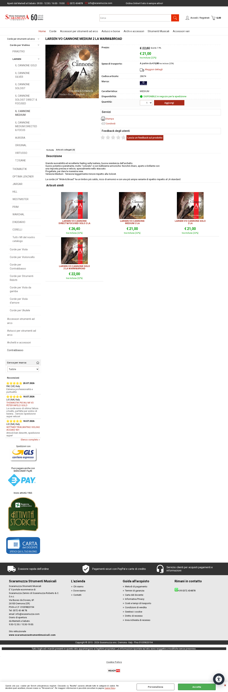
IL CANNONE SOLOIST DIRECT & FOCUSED (26, 99)
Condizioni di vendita (136, 607)
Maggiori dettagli (154, 69)
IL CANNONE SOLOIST (22, 86)
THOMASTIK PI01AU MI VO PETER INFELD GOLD (20, 404)
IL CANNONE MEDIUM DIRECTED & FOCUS (26, 126)
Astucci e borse (111, 31)
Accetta (196, 687)
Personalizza (155, 687)
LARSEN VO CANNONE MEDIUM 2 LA (132, 222)
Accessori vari (181, 31)
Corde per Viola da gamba (20, 289)
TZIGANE (20, 160)
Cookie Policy (110, 688)
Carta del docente (134, 595)
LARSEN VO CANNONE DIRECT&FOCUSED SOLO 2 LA (74, 222)
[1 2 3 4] (146, 103)
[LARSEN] (143, 86)
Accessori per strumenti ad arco (79, 31)
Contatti (77, 595)
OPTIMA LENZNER (23, 176)
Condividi (110, 123)
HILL (14, 191)
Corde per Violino (20, 45)
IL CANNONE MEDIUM (22, 113)
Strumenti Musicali (158, 31)
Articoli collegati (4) (65, 150)
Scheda (50, 150)
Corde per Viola (19, 249)
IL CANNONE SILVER (22, 75)
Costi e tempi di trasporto (138, 603)
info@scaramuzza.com (98, 3)
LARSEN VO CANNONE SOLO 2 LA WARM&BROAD (74, 267)
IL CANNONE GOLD (26, 65)
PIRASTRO (18, 51)
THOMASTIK (19, 169)
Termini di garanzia (134, 590)
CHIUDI (225, 685)
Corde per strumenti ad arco (21, 39)
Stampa (110, 118)
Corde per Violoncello (22, 257)
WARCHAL (18, 214)
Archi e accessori (134, 31)
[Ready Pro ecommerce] (114, 670)
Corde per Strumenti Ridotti (21, 278)
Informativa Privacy (134, 599)
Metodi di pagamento (136, 586)
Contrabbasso (15, 350)
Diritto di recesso (134, 615)
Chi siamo (78, 586)
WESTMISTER (20, 199)
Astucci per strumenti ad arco (21, 332)
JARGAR (17, 184)
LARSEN (16, 59)
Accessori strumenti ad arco (21, 321)
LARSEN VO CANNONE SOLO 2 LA (190, 222)
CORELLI (17, 229)
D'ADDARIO (18, 222)
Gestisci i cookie (133, 611)
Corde (52, 31)
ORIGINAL (21, 145)
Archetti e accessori (19, 342)
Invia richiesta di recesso (137, 620)
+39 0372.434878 (186, 590)
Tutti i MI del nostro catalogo (23, 239)
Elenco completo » (30, 439)
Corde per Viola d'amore (19, 300)
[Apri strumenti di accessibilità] (218, 679)
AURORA (20, 137)
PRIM (15, 206)
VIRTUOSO (21, 153)
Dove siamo (79, 590)
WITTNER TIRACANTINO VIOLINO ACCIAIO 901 (23, 428)
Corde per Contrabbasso (18, 266)
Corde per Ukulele (20, 310)
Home (42, 31)
